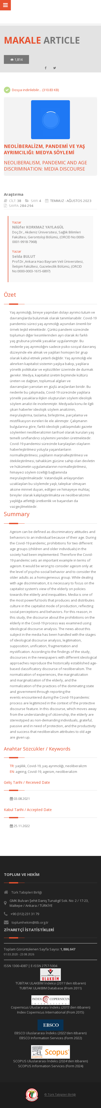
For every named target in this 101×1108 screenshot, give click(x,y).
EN (12, 771)
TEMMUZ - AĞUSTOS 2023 (70, 200)
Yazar (16, 222)
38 (19, 200)
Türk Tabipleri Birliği (26, 892)
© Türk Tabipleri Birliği (60, 1095)
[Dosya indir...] (50, 119)
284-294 (26, 205)
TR (12, 766)
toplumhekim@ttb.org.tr (30, 922)
